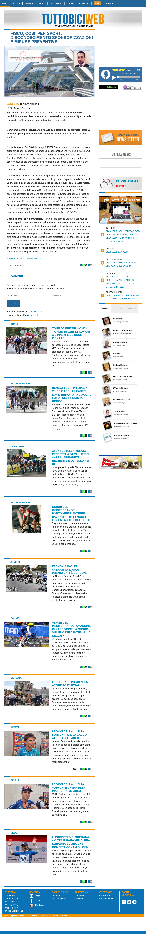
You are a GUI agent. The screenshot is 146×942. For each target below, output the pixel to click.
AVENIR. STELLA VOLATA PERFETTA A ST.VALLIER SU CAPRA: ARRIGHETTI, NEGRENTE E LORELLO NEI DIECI (71, 457)
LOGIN (13, 303)
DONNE (14, 324)
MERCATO (16, 677)
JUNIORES (16, 562)
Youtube (79, 898)
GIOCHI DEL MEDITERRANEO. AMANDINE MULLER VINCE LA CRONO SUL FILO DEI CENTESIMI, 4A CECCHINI (71, 629)
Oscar (37, 900)
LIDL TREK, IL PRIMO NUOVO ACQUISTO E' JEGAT (71, 683)
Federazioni (131, 308)
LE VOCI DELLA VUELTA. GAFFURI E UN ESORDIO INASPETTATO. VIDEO (68, 787)
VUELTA (14, 727)
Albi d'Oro (39, 905)
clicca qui (38, 311)
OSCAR (70, 3)
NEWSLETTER (112, 3)
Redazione (10, 901)
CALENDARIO (56, 3)
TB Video (79, 895)
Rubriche (105, 308)
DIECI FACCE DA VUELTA (117, 251)
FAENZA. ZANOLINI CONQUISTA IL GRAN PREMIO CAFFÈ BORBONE (70, 569)
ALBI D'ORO (83, 3)
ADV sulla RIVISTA (107, 898)
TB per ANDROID (13, 898)
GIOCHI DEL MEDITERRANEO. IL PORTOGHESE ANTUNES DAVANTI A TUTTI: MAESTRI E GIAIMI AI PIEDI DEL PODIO (71, 513)
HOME (5, 3)
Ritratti (37, 895)
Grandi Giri (117, 308)
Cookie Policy (11, 907)
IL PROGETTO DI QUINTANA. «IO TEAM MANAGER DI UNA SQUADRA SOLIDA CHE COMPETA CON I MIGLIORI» (71, 842)
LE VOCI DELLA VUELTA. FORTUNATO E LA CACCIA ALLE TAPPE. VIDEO (69, 734)
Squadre (56, 895)
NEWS (13, 832)
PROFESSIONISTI (20, 383)
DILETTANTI (17, 446)
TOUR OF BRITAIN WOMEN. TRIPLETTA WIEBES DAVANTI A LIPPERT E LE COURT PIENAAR (71, 333)
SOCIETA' (13, 104)
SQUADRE (29, 3)
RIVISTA (16, 3)
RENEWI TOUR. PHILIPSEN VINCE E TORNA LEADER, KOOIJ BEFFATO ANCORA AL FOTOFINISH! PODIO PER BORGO (71, 394)
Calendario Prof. (59, 898)
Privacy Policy (11, 904)
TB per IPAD (11, 895)
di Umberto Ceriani (18, 108)
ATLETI (42, 3)
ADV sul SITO (104, 895)
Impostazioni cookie (14, 910)
